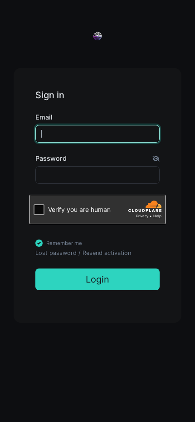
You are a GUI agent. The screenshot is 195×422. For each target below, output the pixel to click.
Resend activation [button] (107, 252)
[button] (156, 158)
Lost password (56, 252)
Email (44, 117)
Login (97, 279)
